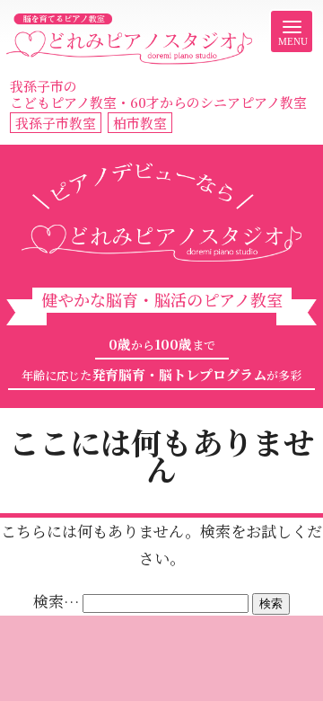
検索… (56, 601)
